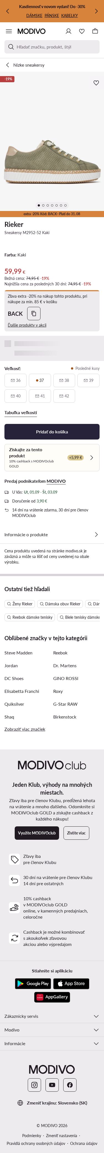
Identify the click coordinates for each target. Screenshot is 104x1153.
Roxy (58, 691)
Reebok (60, 652)
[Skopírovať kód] (33, 313)
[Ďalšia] (96, 11)
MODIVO (56, 481)
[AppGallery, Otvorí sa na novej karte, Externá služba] (52, 997)
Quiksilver (14, 704)
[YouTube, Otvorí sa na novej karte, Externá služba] (52, 1085)
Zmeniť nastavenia (61, 1135)
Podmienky (31, 1135)
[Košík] (95, 31)
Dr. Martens (65, 665)
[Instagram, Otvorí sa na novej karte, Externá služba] (34, 1085)
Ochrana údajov (83, 1143)
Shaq (9, 716)
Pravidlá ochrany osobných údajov (36, 1143)
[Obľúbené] (81, 31)
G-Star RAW (65, 704)
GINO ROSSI (65, 678)
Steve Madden (18, 652)
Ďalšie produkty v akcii (27, 325)
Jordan (11, 665)
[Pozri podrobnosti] (96, 534)
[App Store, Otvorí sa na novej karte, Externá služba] (71, 983)
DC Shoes (14, 678)
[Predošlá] (7, 11)
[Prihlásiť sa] (68, 31)
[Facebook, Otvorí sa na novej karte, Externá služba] (70, 1085)
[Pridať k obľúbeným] (97, 82)
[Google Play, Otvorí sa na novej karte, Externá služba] (33, 983)
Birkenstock (64, 716)
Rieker (13, 224)
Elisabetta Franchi (21, 691)
